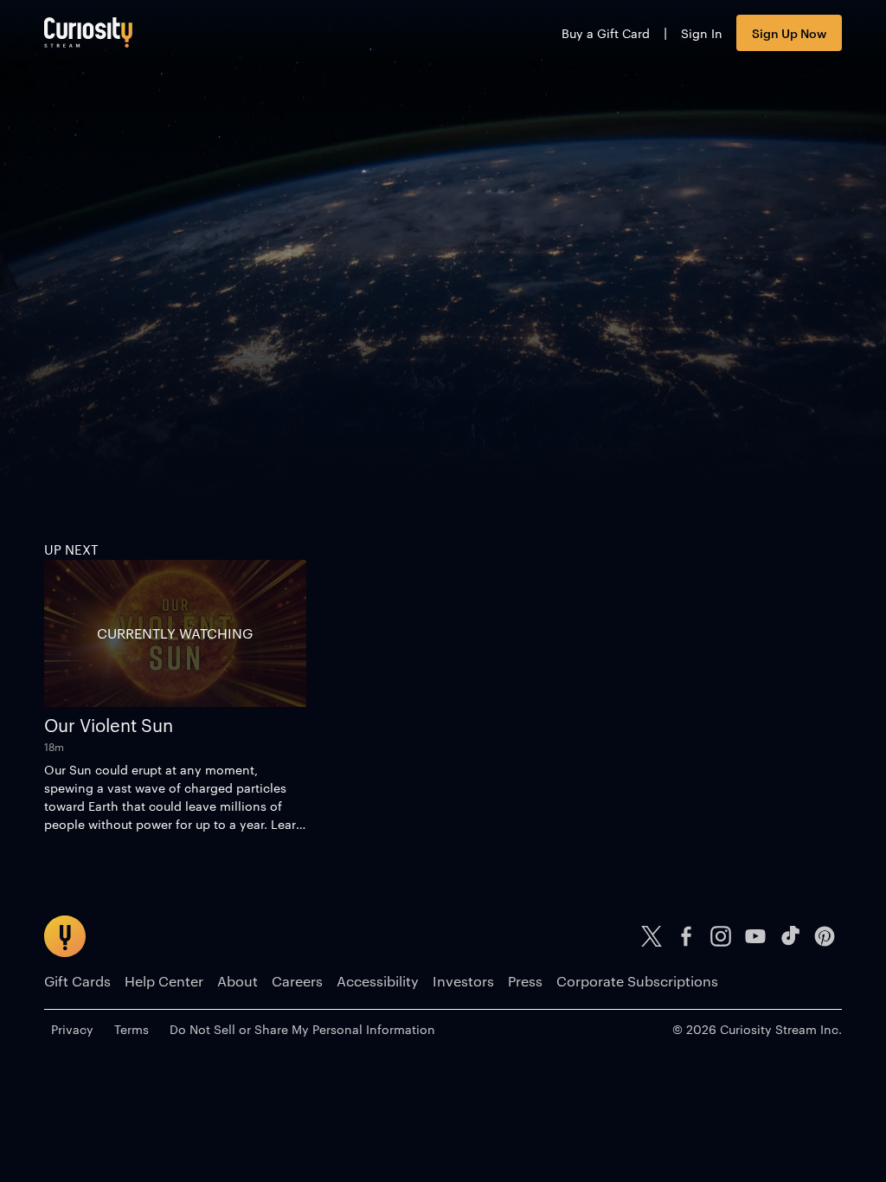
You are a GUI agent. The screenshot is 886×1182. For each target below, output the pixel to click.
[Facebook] (686, 936)
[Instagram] (720, 936)
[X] (651, 936)
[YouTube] (755, 936)
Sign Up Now (789, 32)
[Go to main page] (88, 32)
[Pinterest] (824, 936)
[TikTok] (790, 936)
